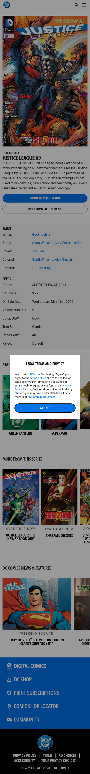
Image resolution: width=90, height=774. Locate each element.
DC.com (35, 374)
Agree (45, 408)
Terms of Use (38, 378)
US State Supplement (42, 396)
